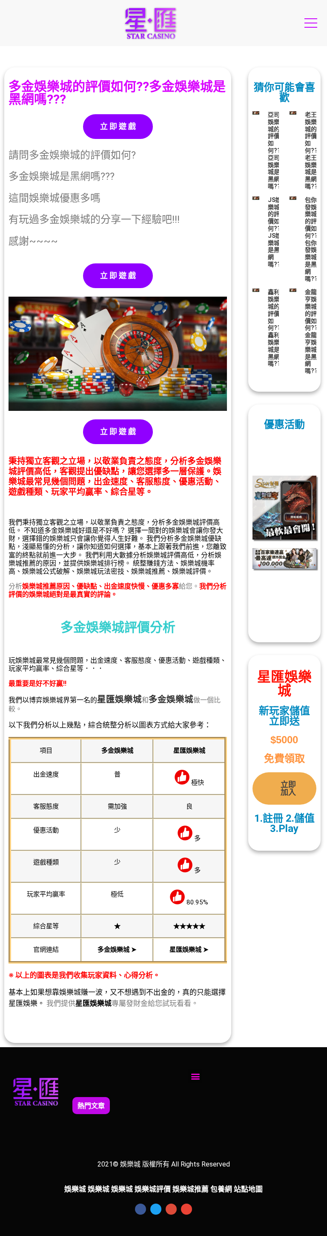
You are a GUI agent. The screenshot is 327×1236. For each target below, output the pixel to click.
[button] (195, 1076)
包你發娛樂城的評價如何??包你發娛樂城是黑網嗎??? (313, 239)
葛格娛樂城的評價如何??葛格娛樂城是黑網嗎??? (188, 1105)
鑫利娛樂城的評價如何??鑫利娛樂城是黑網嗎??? (276, 328)
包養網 (221, 1189)
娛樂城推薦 (190, 1189)
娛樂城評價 (153, 1189)
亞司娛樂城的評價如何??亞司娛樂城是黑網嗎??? (276, 150)
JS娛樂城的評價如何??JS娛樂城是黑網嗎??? (276, 232)
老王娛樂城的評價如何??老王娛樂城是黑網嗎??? (313, 150)
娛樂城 (128, 699)
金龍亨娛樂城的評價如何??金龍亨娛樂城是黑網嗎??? (313, 331)
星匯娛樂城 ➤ (189, 949)
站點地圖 (248, 1189)
